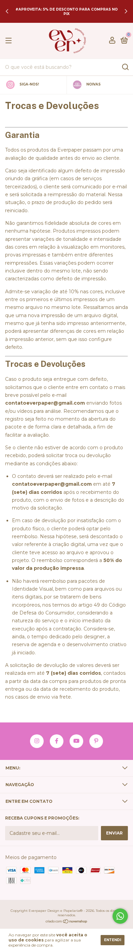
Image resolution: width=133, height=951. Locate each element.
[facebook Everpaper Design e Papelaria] (56, 741)
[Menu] (9, 41)
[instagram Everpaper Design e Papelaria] (37, 741)
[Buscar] (125, 67)
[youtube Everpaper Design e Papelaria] (76, 741)
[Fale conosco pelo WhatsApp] (120, 916)
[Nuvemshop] (66, 922)
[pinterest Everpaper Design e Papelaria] (96, 741)
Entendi (112, 940)
